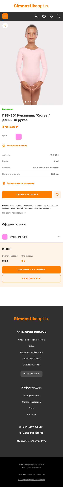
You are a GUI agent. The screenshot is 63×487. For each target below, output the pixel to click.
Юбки (31, 346)
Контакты (31, 414)
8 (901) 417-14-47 (30, 427)
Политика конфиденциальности (31, 474)
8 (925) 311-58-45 (31, 432)
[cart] (59, 16)
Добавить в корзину (31, 269)
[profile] (44, 16)
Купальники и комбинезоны (32, 340)
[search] (36, 16)
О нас (31, 408)
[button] (25, 102)
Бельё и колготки (31, 365)
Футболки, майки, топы (31, 352)
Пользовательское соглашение (31, 480)
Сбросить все (31, 278)
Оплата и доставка (31, 402)
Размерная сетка (31, 395)
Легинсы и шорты (31, 358)
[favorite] (51, 16)
